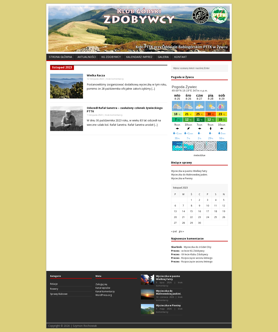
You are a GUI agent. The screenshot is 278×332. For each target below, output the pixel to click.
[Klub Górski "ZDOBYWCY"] (139, 49)
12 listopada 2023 (95, 78)
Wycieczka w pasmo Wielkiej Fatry (189, 171)
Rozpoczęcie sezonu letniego (197, 258)
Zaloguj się (101, 284)
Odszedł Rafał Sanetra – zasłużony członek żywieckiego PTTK (125, 109)
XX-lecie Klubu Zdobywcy (194, 254)
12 (223, 205)
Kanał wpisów (103, 287)
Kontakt (180, 57)
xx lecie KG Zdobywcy (192, 250)
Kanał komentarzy (105, 291)
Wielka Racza (96, 75)
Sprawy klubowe (59, 294)
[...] (153, 88)
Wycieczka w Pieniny (182, 178)
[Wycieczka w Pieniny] (147, 312)
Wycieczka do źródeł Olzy (197, 247)
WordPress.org (104, 295)
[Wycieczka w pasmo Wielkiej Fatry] (147, 283)
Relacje (54, 283)
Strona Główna (60, 57)
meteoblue (199, 155)
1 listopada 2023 (95, 114)
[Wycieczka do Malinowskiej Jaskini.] (147, 297)
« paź (174, 231)
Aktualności (87, 57)
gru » (181, 231)
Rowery (54, 288)
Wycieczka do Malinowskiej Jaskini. (189, 174)
